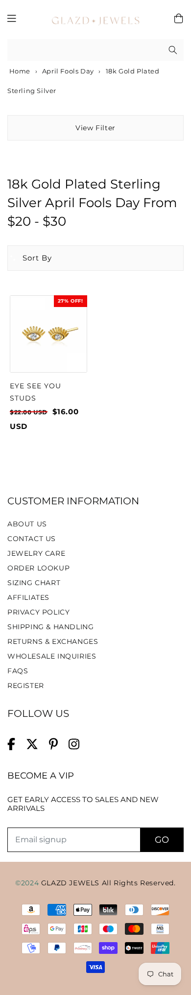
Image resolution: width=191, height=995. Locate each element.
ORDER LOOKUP (38, 568)
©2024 (28, 882)
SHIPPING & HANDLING (50, 626)
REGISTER (25, 685)
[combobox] (95, 50)
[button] (30, 258)
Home (18, 71)
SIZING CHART (33, 582)
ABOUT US (27, 524)
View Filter (95, 127)
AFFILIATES (28, 597)
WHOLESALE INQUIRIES (51, 656)
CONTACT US (31, 538)
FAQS (17, 670)
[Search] (173, 50)
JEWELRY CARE (36, 553)
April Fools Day (68, 71)
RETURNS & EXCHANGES (52, 641)
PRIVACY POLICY (38, 612)
